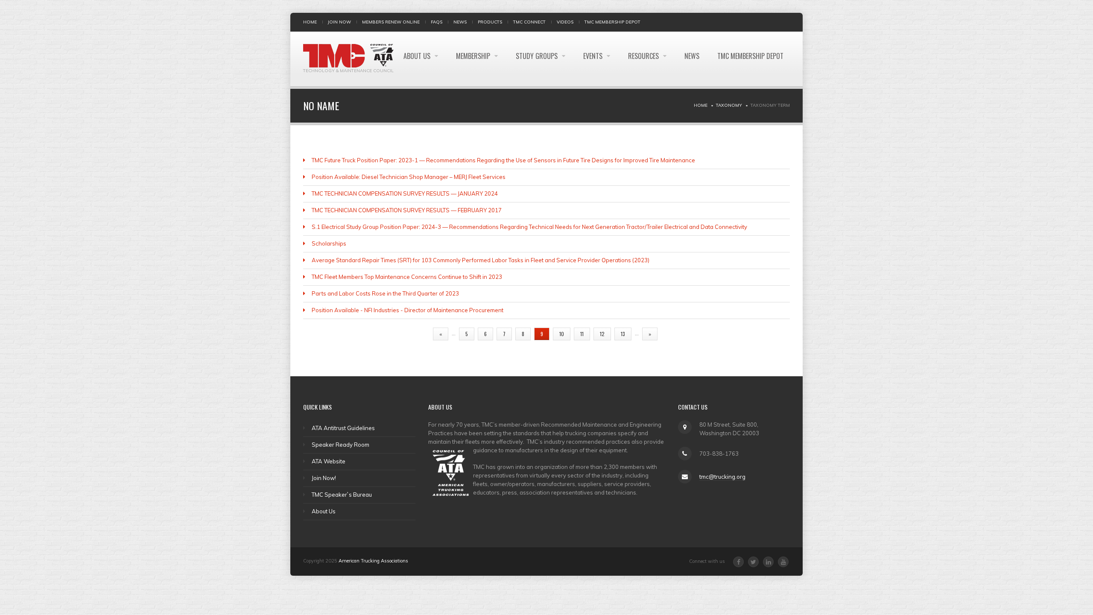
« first (415, 333)
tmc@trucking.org (722, 476)
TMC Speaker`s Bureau (342, 494)
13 (623, 333)
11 (582, 333)
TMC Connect (529, 22)
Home (310, 22)
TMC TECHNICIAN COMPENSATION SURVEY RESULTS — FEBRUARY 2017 (407, 210)
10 (561, 333)
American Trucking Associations (373, 561)
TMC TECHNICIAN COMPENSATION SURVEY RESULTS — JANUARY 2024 (405, 193)
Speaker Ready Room (340, 444)
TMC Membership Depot (612, 22)
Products (490, 22)
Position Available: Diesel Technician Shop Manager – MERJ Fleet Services (409, 176)
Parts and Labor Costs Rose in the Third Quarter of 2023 (385, 293)
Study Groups (537, 56)
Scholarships (329, 243)
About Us (417, 56)
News (460, 22)
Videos (565, 22)
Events (593, 56)
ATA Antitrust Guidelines (343, 428)
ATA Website (328, 461)
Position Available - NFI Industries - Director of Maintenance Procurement (407, 310)
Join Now (339, 22)
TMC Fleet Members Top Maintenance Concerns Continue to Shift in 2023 (407, 276)
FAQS (436, 22)
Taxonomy (729, 105)
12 (602, 333)
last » (674, 333)
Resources (644, 56)
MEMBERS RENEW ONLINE (391, 22)
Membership (474, 56)
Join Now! (324, 477)
